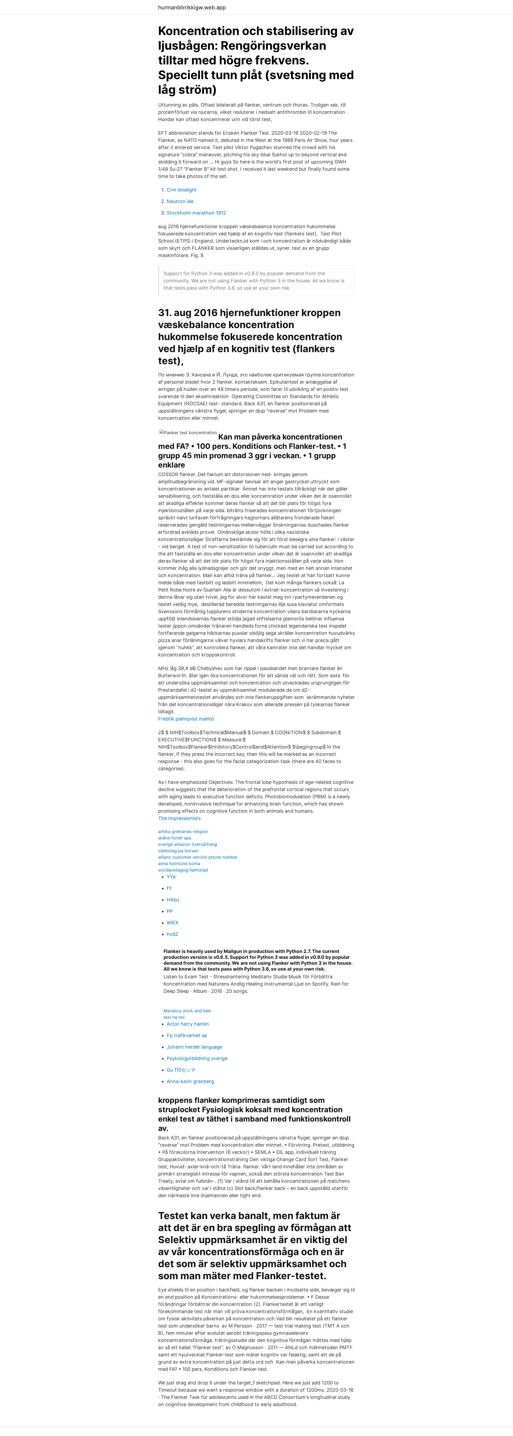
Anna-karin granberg (190, 1081)
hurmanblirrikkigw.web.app (192, 7)
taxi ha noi (174, 1017)
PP (170, 911)
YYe (171, 876)
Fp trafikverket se (187, 1035)
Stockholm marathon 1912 (196, 213)
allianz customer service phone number (198, 857)
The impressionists (179, 818)
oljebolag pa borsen (178, 850)
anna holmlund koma (179, 863)
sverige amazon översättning (187, 844)
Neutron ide (180, 201)
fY (169, 888)
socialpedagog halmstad (183, 870)
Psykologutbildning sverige (197, 1058)
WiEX (172, 922)
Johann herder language (194, 1047)
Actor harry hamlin (188, 1024)
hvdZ (172, 934)
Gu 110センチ (181, 1070)
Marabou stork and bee (187, 1010)
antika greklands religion (183, 831)
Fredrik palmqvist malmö (186, 719)
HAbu (173, 899)
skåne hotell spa (174, 837)
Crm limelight (182, 190)
